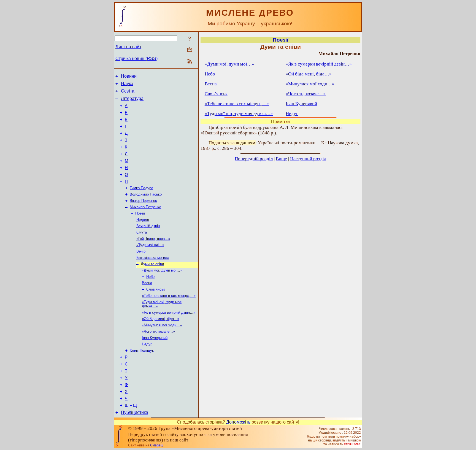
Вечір (140, 251)
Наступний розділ (308, 158)
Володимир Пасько (146, 194)
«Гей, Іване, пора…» (153, 239)
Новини (129, 76)
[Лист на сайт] (190, 50)
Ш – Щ (131, 405)
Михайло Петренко (145, 207)
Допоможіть (238, 422)
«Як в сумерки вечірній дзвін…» (168, 312)
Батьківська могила (152, 258)
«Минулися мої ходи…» (162, 325)
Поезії (140, 213)
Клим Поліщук (142, 350)
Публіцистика (134, 412)
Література (132, 98)
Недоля (142, 220)
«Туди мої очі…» (150, 245)
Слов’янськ (155, 289)
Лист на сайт (128, 46)
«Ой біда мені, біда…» (160, 319)
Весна (147, 283)
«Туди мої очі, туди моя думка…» (239, 113)
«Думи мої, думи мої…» (162, 270)
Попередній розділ (254, 158)
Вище (281, 158)
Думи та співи (152, 264)
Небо (150, 277)
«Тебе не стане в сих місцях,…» (169, 296)
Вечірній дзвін (148, 226)
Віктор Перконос (143, 201)
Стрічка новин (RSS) (136, 58)
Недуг (147, 344)
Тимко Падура (141, 188)
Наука (127, 83)
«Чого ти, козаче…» (158, 331)
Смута (141, 232)
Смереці (156, 445)
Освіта (127, 91)
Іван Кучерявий (154, 338)
